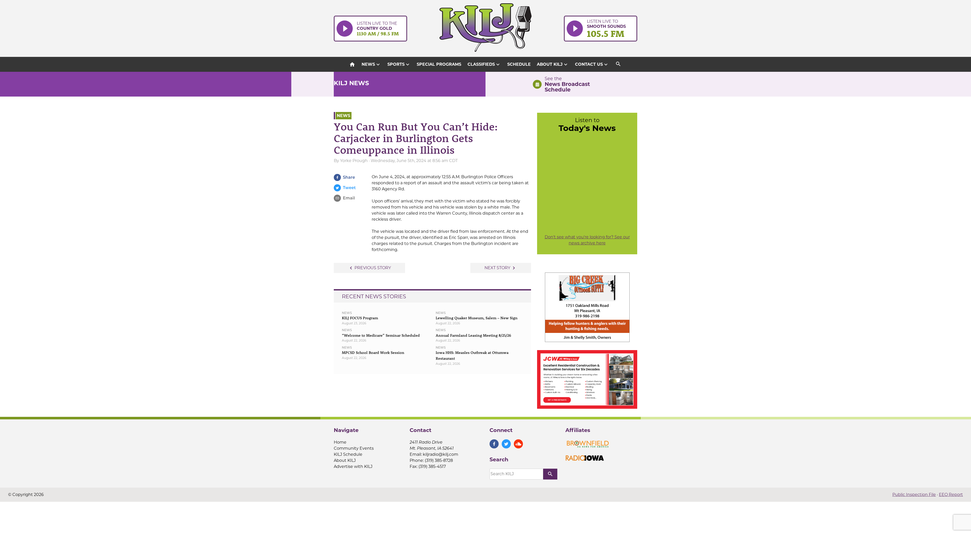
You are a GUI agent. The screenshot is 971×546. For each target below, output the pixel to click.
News (371, 64)
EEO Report (951, 494)
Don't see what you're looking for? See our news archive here (587, 240)
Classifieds (484, 64)
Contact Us (592, 64)
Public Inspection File (914, 494)
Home (340, 442)
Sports (399, 64)
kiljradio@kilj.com (440, 454)
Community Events (354, 448)
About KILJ (553, 64)
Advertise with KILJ (353, 466)
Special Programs (439, 64)
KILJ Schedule (348, 454)
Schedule (519, 64)
